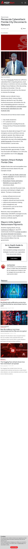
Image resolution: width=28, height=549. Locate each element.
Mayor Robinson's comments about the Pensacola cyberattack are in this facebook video (13, 108)
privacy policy (21, 543)
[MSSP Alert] (8, 3)
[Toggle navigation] (25, 3)
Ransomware (4, 17)
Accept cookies (14, 547)
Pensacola (10, 80)
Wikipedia (20, 153)
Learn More (14, 258)
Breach (3, 359)
